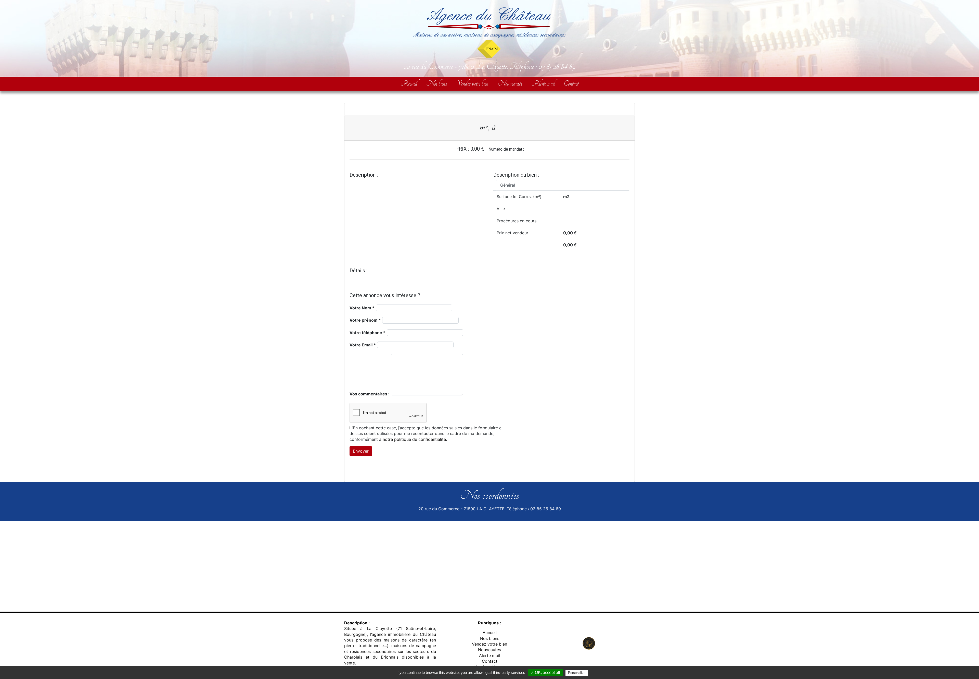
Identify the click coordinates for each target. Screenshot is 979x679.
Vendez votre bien (472, 84)
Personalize (576, 673)
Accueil (409, 84)
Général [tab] (507, 185)
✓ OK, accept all (545, 672)
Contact (571, 84)
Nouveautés (510, 84)
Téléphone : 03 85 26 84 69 (542, 66)
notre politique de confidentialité (414, 439)
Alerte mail (543, 84)
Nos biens (436, 84)
